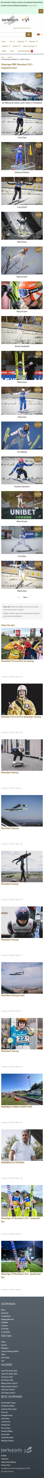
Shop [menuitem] (12, 51)
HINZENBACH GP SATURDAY (12, 1162)
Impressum (4, 1458)
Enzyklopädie (5, 1332)
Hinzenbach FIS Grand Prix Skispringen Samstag (21, 716)
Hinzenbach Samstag (9, 828)
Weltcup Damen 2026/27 (9, 1386)
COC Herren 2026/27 (8, 1389)
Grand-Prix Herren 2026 (9, 1370)
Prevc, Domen (5, 1428)
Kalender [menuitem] (32, 41)
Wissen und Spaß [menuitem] (29, 46)
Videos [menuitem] (4, 51)
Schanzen (4, 1325)
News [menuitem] (4, 41)
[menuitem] (39, 34)
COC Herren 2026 (7, 1377)
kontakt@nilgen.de (16, 616)
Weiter (25, 597)
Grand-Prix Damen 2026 (9, 1373)
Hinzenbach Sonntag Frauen (12, 995)
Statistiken (4, 1322)
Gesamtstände (6, 1316)
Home (2, 57)
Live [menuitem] (11, 41)
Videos (3, 1341)
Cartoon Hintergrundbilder (10, 1351)
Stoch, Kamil (5, 1434)
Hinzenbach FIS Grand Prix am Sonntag (17, 660)
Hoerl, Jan (4, 1412)
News (3, 1309)
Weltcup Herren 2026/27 (9, 1383)
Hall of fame (5, 1357)
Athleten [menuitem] (5, 46)
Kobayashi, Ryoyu (7, 1415)
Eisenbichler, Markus (8, 1405)
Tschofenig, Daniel (7, 1437)
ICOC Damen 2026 (7, 1380)
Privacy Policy (32, 5)
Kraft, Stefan (5, 1418)
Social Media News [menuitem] (25, 51)
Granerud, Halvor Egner (9, 1409)
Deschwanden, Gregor (8, 1402)
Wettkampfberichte (7, 1319)
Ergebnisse (4, 1313)
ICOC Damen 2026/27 (8, 1393)
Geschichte (5, 1328)
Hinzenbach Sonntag (9, 772)
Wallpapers (5, 1348)
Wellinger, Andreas (7, 1440)
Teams (3, 1354)
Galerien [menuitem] (15, 46)
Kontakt (3, 1455)
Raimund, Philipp (6, 1431)
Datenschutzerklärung (8, 1462)
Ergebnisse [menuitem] (20, 41)
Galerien (9, 57)
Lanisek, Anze (5, 1421)
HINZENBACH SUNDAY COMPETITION (16, 1106)
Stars (2, 1361)
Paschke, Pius (5, 1425)
